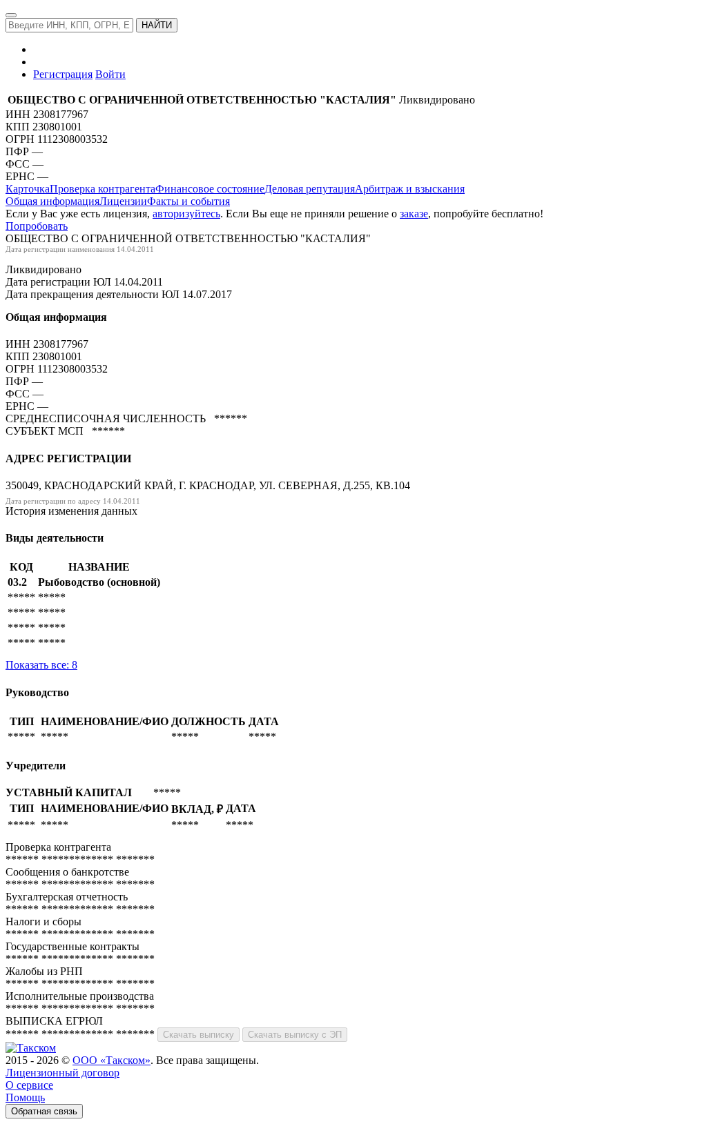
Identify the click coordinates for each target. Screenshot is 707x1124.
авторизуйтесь (186, 213)
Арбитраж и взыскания (410, 189)
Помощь (25, 1097)
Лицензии (123, 201)
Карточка (28, 189)
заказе (414, 213)
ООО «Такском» (111, 1060)
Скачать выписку (198, 1034)
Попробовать (37, 226)
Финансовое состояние (209, 189)
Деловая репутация (309, 189)
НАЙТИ (157, 25)
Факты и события (188, 201)
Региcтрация (63, 74)
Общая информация (52, 201)
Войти (110, 74)
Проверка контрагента (102, 189)
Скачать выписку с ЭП (295, 1034)
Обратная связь (44, 1111)
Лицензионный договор (62, 1072)
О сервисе (29, 1085)
